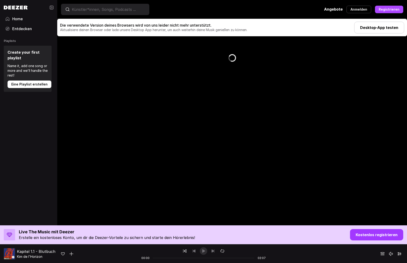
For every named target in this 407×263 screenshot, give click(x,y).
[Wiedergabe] (203, 251)
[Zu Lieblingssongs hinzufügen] (63, 254)
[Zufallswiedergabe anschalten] (184, 251)
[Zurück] (194, 251)
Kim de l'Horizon (29, 257)
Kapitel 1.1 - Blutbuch (36, 251)
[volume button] (391, 254)
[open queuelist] (382, 254)
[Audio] (399, 254)
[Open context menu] (71, 254)
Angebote (333, 9)
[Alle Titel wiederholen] (222, 251)
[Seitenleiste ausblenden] (51, 7)
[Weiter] (213, 251)
